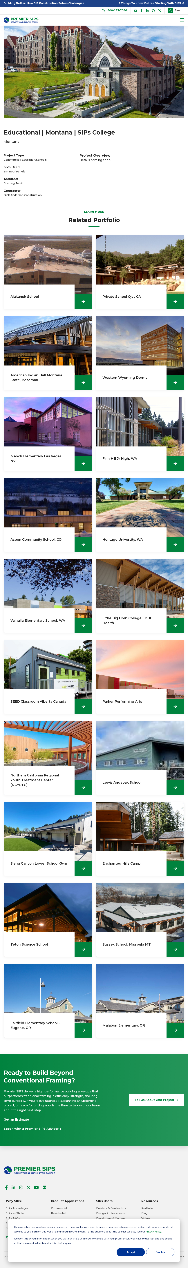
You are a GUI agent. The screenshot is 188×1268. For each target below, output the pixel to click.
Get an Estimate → (18, 1119)
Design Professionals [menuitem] (110, 1213)
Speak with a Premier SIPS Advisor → (32, 1129)
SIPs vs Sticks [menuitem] (15, 1213)
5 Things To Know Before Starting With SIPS (150, 3)
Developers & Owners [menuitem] (111, 1218)
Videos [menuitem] (145, 1218)
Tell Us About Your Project (154, 1100)
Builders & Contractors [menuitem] (111, 1208)
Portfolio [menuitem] (147, 1208)
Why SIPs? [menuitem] (14, 1201)
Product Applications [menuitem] (67, 1201)
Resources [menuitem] (149, 1201)
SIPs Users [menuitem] (104, 1201)
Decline (160, 1252)
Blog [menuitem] (144, 1213)
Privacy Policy (153, 1231)
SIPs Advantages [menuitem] (17, 1208)
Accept (130, 1252)
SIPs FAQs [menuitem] (13, 1218)
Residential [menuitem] (58, 1213)
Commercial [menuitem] (59, 1208)
